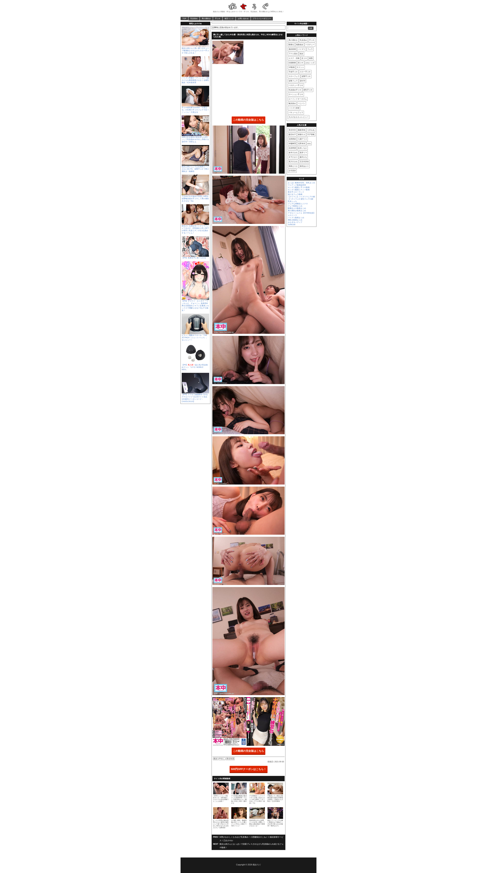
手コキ (217, 18)
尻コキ (300, 63)
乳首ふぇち (292, 201)
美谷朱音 (292, 130)
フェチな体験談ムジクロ (298, 204)
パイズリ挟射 (294, 108)
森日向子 (292, 134)
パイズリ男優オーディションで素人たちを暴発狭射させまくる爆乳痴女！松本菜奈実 (195, 80)
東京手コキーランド (296, 192)
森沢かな (303, 157)
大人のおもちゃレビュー (299, 117)
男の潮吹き (206, 18)
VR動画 (292, 67)
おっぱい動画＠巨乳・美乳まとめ (301, 183)
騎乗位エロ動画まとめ (297, 208)
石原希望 (292, 148)
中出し (222, 759)
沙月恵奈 (292, 171)
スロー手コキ (305, 72)
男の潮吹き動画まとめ (297, 211)
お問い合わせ (243, 18)
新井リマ (303, 153)
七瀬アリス (302, 139)
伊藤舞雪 (292, 143)
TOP (184, 18)
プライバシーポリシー (262, 18)
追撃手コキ (306, 76)
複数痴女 (299, 45)
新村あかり (304, 166)
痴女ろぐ (257, 865)
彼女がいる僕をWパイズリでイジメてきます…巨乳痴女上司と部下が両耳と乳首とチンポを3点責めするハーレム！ (195, 229)
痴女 (215, 759)
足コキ (304, 58)
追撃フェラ (293, 81)
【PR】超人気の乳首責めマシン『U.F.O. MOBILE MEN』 (195, 367)
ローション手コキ (296, 94)
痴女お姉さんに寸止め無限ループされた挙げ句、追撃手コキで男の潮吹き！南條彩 (195, 169)
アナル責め (293, 54)
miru (309, 143)
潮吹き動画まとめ (295, 220)
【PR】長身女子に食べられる (194, 258)
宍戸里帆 (311, 134)
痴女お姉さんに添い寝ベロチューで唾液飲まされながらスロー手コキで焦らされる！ (195, 50)
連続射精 (292, 49)
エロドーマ (292, 215)
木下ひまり (293, 157)
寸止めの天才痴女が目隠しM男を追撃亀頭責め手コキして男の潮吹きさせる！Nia (195, 198)
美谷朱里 (230, 759)
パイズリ (301, 49)
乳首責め (194, 18)
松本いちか (302, 148)
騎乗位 (291, 45)
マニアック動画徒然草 (297, 185)
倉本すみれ (293, 153)
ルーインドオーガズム (298, 99)
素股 (311, 58)
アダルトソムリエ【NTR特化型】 (301, 213)
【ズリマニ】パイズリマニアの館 (301, 197)
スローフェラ (294, 76)
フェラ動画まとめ (295, 206)
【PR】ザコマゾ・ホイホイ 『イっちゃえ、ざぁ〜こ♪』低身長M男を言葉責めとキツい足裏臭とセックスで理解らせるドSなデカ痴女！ (195, 305)
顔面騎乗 (292, 63)
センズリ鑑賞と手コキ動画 (299, 187)
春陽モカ (301, 134)
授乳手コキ (307, 90)
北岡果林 (292, 139)
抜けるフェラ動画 (295, 194)
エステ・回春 (294, 58)
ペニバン (301, 103)
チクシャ (300, 67)
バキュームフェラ (296, 112)
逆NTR (302, 81)
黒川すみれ (293, 162)
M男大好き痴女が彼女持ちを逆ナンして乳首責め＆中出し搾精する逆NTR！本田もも (195, 139)
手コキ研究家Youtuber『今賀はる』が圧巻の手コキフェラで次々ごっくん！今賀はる (195, 109)
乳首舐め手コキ (295, 90)
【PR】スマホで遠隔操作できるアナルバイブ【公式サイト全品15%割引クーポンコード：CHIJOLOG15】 (195, 397)
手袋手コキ (293, 72)
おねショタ (310, 63)
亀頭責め (292, 103)
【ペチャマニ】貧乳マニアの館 (300, 199)
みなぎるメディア (295, 222)
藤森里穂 (301, 130)
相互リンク (229, 18)
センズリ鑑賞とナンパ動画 (299, 190)
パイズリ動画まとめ (296, 218)
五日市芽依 (304, 162)
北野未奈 (301, 143)
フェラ (310, 49)
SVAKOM (291, 225)
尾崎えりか (293, 166)
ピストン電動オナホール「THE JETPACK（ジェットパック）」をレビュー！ (195, 337)
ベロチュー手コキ (296, 85)
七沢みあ (311, 130)
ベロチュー (310, 45)
